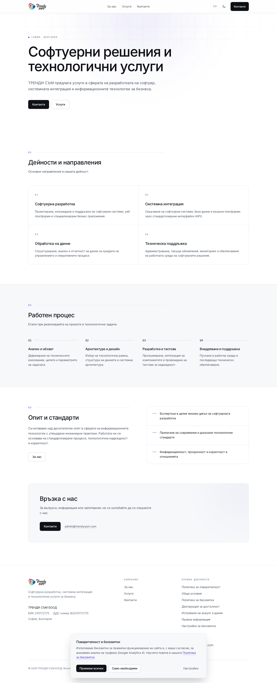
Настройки (190, 668)
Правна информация (196, 619)
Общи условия (192, 593)
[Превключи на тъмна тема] (224, 6)
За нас (111, 6)
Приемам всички (91, 668)
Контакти (143, 6)
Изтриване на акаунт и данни (202, 613)
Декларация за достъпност (201, 606)
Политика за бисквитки (198, 600)
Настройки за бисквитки (199, 626)
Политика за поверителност (201, 587)
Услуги (126, 6)
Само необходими (124, 668)
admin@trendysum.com (80, 526)
